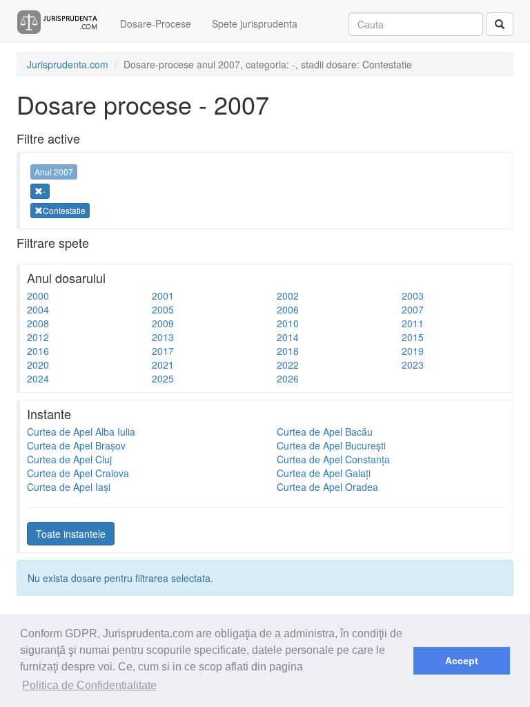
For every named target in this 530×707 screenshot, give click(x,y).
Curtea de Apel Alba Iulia (81, 431)
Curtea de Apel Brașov (76, 445)
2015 (413, 337)
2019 (413, 351)
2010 (288, 323)
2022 (288, 364)
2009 (163, 323)
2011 (413, 323)
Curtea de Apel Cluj (69, 459)
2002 (288, 295)
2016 (38, 351)
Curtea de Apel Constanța (333, 459)
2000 (38, 295)
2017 (163, 351)
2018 (288, 351)
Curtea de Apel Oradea (327, 487)
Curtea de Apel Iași (68, 487)
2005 (163, 309)
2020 (38, 364)
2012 (38, 337)
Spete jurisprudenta (254, 23)
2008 (38, 323)
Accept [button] (461, 660)
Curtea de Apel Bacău (325, 431)
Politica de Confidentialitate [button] (89, 685)
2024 (38, 378)
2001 (163, 295)
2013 (163, 337)
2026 (288, 378)
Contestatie (64, 210)
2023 (413, 364)
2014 (288, 337)
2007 (413, 309)
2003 (413, 295)
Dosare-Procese (155, 23)
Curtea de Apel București (331, 445)
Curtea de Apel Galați (324, 473)
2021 (163, 364)
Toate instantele (71, 534)
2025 (163, 378)
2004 (38, 309)
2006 (288, 309)
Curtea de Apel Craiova (78, 473)
